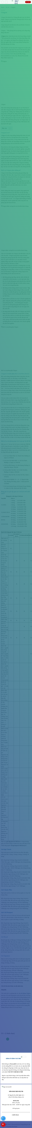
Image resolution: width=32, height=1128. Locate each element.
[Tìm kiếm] (6, 2)
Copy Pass (15, 1115)
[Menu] (2, 2)
